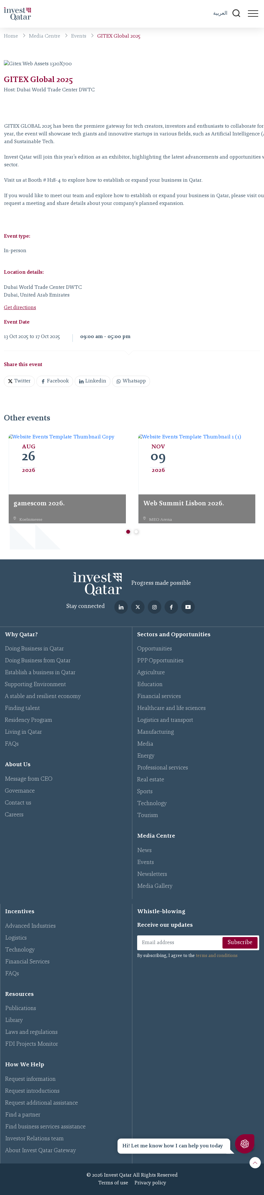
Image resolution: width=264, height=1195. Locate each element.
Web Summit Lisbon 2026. (183, 504)
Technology (152, 804)
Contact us (18, 803)
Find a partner (22, 1115)
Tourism (147, 816)
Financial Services (27, 962)
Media (145, 744)
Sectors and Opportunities (174, 635)
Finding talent (22, 709)
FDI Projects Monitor (31, 1044)
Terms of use (113, 1183)
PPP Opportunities (160, 661)
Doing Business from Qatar (38, 661)
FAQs (12, 744)
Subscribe (240, 943)
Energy (146, 756)
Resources (19, 994)
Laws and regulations (31, 1032)
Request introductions (32, 1091)
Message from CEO (28, 779)
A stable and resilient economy (43, 697)
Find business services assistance (45, 1127)
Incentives (19, 912)
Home (11, 36)
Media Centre (44, 36)
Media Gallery (155, 886)
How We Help (24, 1065)
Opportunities (154, 649)
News (144, 851)
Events (78, 36)
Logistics (16, 938)
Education (150, 685)
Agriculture (151, 673)
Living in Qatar (23, 732)
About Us (18, 765)
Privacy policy (150, 1183)
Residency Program (28, 720)
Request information (30, 1079)
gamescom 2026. (39, 504)
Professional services (162, 768)
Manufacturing (155, 732)
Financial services (159, 697)
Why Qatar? (21, 635)
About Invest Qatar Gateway (40, 1151)
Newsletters (152, 875)
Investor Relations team (34, 1139)
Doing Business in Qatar (34, 649)
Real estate (150, 780)
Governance (20, 791)
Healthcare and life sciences (171, 709)
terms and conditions (217, 956)
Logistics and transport (165, 720)
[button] (128, 531)
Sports (145, 792)
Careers (14, 815)
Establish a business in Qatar (40, 673)
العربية (220, 13)
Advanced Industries (30, 926)
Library (14, 1021)
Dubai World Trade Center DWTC (56, 90)
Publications (20, 1009)
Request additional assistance (41, 1103)
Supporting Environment (35, 685)
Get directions (20, 307)
